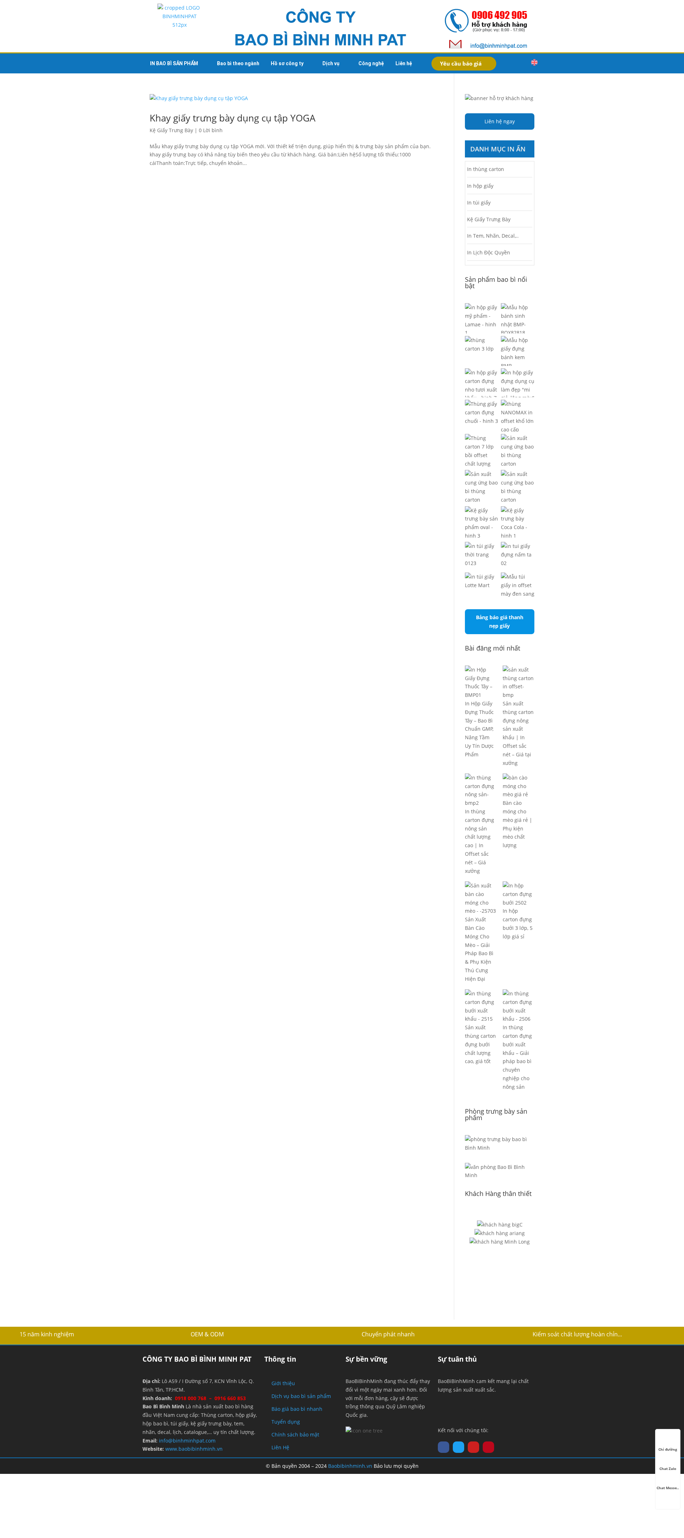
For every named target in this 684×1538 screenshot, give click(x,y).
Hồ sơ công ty (287, 63)
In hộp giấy (480, 185)
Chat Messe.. (668, 1487)
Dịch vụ (331, 63)
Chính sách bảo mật (295, 1434)
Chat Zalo (667, 1468)
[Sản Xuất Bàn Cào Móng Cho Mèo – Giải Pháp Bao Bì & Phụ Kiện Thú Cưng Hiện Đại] (481, 898)
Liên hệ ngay (499, 121)
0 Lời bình (211, 130)
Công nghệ (371, 63)
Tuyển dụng (285, 1421)
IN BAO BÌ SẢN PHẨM (174, 63)
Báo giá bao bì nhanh (296, 1408)
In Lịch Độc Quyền (488, 252)
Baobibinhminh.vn (350, 1465)
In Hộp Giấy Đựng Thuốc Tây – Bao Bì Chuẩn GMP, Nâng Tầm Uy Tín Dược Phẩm (479, 729)
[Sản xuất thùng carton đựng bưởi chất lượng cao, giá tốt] (481, 1006)
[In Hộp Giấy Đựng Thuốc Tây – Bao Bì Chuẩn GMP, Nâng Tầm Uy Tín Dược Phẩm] (481, 682)
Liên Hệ (280, 1447)
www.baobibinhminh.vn (194, 1448)
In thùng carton (485, 169)
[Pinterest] (488, 1447)
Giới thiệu (283, 1383)
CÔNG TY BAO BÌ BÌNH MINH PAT (197, 1359)
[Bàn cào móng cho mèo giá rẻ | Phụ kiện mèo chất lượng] (518, 786)
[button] (519, 63)
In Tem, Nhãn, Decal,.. (493, 235)
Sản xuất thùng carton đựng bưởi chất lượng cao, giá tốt (480, 1044)
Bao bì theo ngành (238, 63)
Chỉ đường (667, 1449)
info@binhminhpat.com (187, 1440)
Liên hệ (403, 63)
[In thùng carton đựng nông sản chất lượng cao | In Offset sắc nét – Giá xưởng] (481, 790)
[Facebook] (443, 1447)
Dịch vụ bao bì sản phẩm (301, 1396)
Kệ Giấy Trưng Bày (171, 130)
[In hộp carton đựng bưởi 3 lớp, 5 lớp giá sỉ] (518, 894)
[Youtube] (473, 1447)
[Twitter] (458, 1447)
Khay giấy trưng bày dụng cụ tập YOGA (232, 118)
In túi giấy (479, 202)
